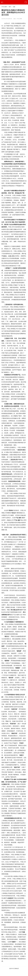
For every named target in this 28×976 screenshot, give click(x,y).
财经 (10, 6)
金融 (14, 6)
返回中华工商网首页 (14, 968)
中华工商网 (4, 6)
